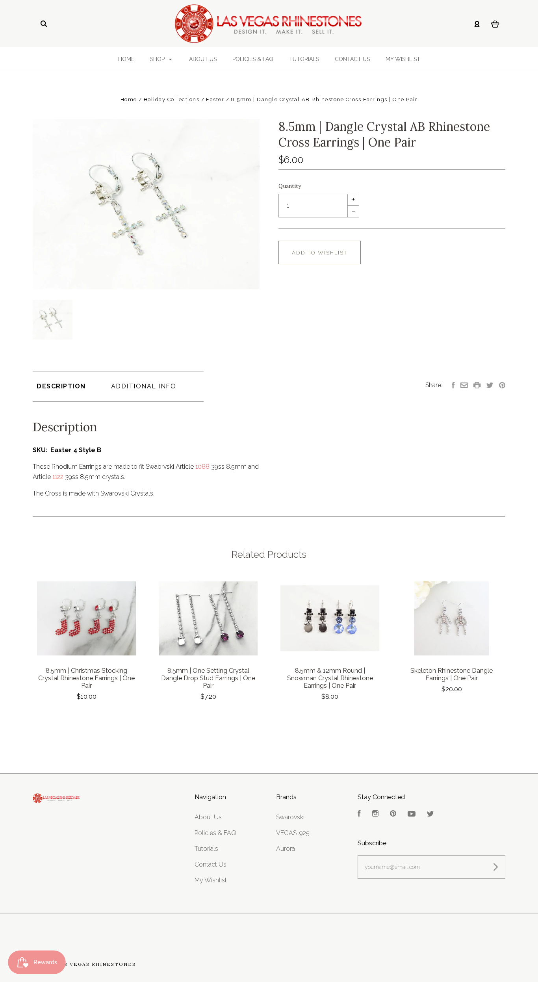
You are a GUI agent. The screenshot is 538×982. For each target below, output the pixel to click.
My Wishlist (403, 59)
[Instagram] (375, 814)
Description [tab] (61, 386)
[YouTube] (412, 814)
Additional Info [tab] (143, 386)
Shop (158, 59)
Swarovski (290, 817)
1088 (202, 466)
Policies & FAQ (252, 59)
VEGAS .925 (293, 833)
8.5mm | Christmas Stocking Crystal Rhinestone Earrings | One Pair (86, 678)
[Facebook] (359, 814)
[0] (495, 24)
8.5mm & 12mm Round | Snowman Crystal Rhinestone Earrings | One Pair (330, 678)
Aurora (285, 848)
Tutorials (304, 59)
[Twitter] (430, 814)
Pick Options (330, 718)
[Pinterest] (393, 814)
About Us (203, 59)
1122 (57, 477)
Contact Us (352, 59)
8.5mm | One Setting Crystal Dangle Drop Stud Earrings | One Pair (208, 678)
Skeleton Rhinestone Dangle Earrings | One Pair (451, 674)
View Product (86, 619)
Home (126, 59)
